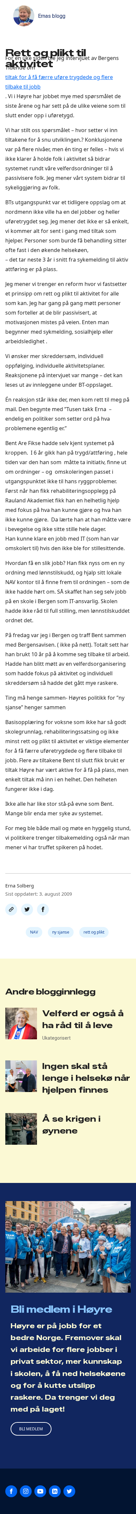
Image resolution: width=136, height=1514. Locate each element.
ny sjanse (60, 932)
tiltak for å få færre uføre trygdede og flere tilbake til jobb (59, 81)
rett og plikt (94, 932)
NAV (34, 932)
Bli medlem (31, 1429)
